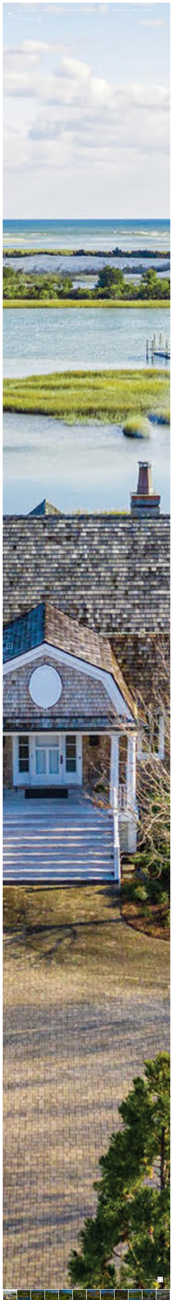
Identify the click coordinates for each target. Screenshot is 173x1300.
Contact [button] (148, 10)
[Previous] (9, 646)
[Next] (163, 646)
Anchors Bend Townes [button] (125, 10)
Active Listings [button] (50, 10)
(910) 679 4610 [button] (26, 19)
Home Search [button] (70, 10)
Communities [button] (89, 10)
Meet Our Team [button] (28, 10)
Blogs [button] (104, 10)
